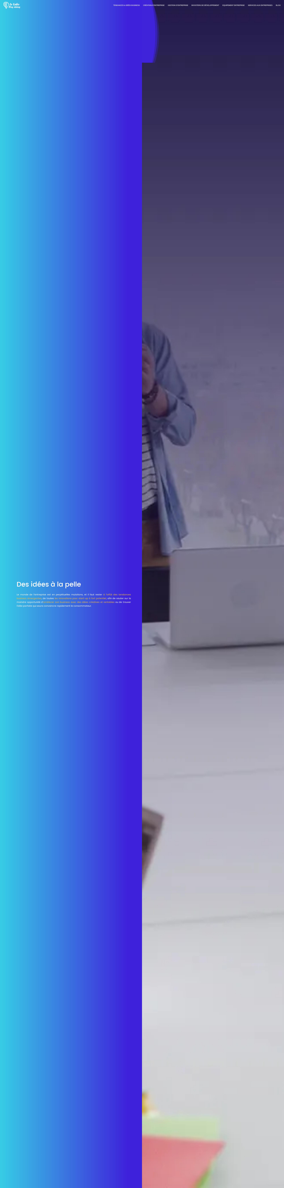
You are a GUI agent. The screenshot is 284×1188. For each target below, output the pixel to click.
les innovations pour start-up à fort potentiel (80, 598)
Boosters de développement (205, 5)
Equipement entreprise (233, 5)
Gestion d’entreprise (178, 5)
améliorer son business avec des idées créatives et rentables (78, 602)
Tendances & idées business (126, 5)
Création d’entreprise (154, 5)
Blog (278, 5)
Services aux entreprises (260, 5)
